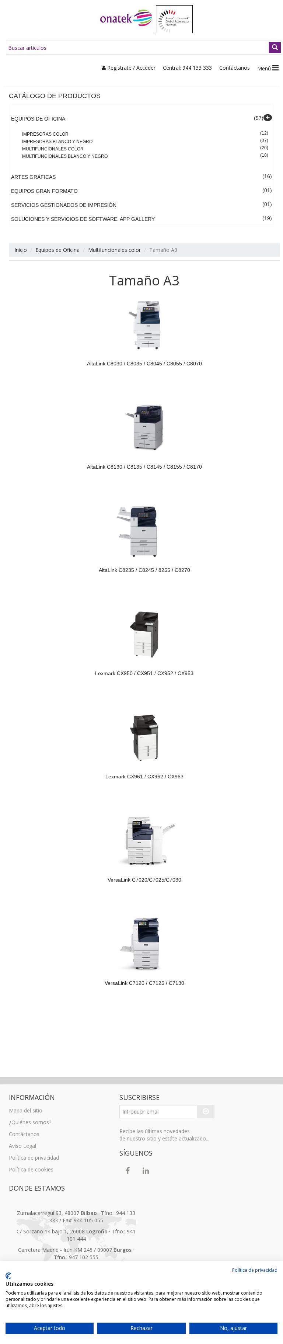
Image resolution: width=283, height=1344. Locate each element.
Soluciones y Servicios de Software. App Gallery (83, 219)
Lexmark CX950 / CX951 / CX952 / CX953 (144, 673)
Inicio (20, 249)
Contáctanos (234, 67)
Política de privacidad (34, 1157)
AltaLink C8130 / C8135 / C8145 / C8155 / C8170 (144, 467)
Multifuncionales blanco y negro (65, 156)
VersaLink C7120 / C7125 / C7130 (144, 983)
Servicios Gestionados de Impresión (63, 205)
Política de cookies (31, 1169)
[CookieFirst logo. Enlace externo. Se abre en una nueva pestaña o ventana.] (8, 1275)
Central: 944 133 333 (187, 67)
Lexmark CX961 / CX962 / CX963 (144, 776)
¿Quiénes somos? (30, 1122)
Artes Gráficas (33, 177)
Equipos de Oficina (38, 119)
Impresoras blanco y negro (57, 141)
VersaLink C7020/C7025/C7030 (144, 880)
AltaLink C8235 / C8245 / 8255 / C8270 (144, 570)
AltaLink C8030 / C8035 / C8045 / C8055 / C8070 (144, 364)
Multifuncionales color (53, 149)
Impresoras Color (45, 134)
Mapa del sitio (25, 1110)
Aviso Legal (22, 1145)
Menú (264, 68)
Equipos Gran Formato (44, 191)
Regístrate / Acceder (131, 67)
